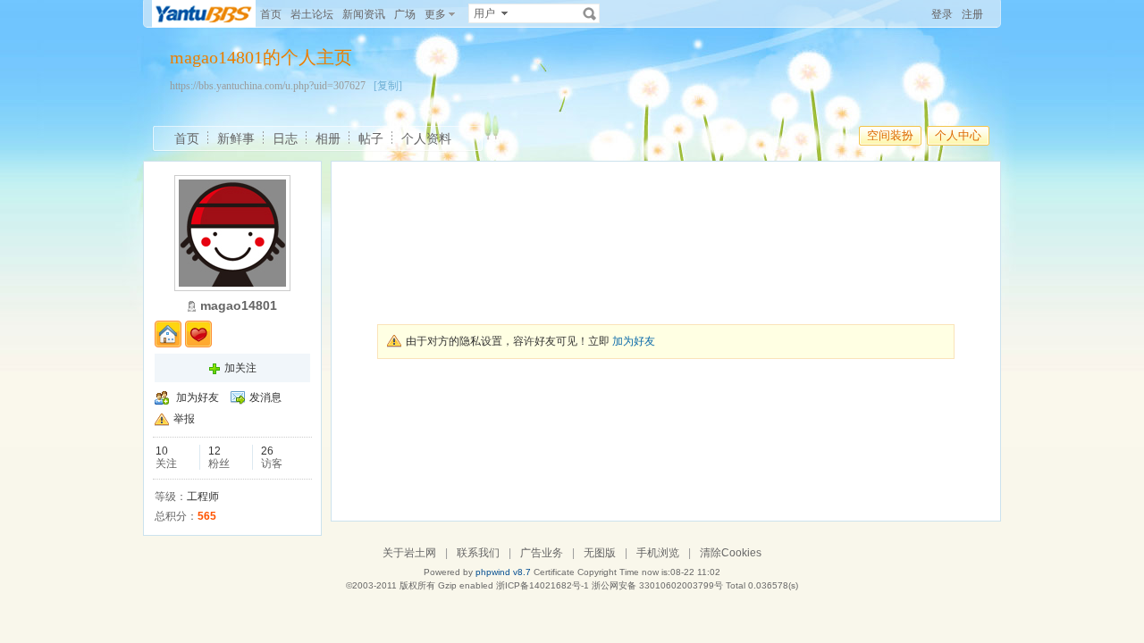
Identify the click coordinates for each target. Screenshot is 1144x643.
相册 (328, 138)
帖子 (370, 138)
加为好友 (197, 397)
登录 (942, 14)
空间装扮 (890, 135)
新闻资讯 (363, 14)
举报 (184, 419)
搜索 (590, 13)
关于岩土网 (409, 553)
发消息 (265, 397)
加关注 (240, 368)
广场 (405, 14)
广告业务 (541, 553)
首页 (271, 14)
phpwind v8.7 (503, 572)
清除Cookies (730, 553)
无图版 (600, 553)
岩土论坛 (311, 14)
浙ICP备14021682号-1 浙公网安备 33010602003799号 (609, 585)
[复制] (388, 85)
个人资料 (426, 138)
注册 (972, 14)
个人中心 (958, 135)
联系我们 (478, 553)
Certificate (554, 572)
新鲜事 (236, 138)
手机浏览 (657, 553)
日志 (285, 138)
